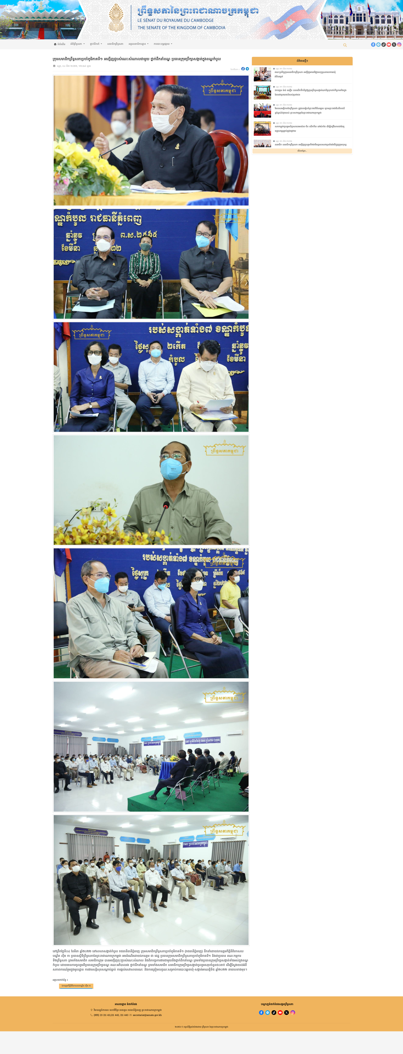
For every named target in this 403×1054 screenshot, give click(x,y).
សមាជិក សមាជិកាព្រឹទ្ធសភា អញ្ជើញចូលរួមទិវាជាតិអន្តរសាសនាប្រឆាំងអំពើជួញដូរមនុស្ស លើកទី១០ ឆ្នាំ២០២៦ (310, 147)
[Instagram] (399, 44)
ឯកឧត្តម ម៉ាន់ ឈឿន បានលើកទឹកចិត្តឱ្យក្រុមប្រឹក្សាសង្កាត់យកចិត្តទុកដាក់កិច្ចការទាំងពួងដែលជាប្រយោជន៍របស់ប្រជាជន (310, 93)
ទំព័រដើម (61, 44)
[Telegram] (378, 44)
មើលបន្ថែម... (302, 151)
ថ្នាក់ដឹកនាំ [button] (95, 44)
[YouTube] (389, 44)
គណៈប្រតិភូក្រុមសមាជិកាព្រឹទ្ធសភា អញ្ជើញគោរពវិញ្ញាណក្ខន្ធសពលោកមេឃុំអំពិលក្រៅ (305, 75)
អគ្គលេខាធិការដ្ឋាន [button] (138, 44)
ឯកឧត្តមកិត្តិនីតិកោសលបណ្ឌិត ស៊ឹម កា (76, 985)
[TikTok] (383, 44)
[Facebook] (373, 44)
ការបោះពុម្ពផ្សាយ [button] (162, 44)
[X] (286, 1012)
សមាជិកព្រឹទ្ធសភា (115, 44)
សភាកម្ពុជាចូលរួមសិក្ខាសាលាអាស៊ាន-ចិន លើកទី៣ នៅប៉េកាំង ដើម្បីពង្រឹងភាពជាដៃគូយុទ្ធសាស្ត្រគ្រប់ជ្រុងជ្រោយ (309, 129)
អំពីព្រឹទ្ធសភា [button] (77, 44)
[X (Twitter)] (394, 44)
